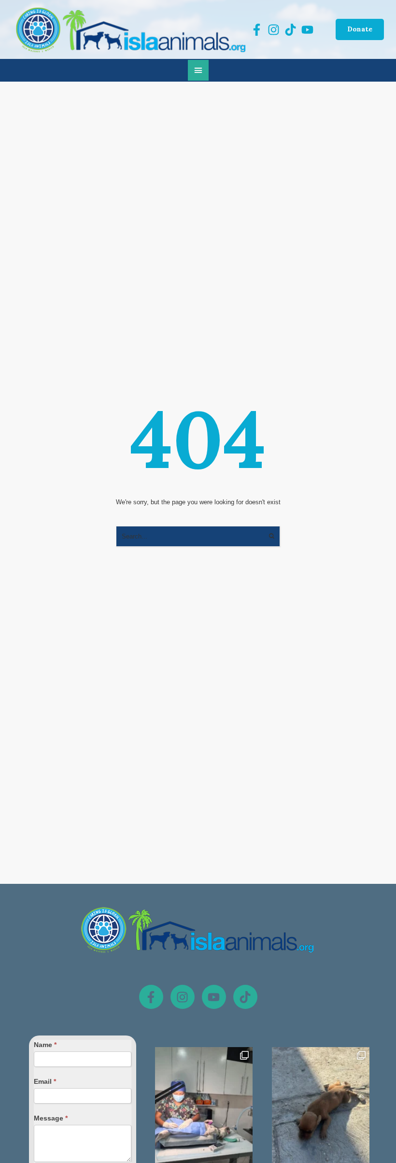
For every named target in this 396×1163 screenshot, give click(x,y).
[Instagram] (182, 997)
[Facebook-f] (151, 997)
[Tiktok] (245, 997)
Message (51, 1118)
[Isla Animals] (131, 29)
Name (45, 1045)
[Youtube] (214, 997)
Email (45, 1081)
